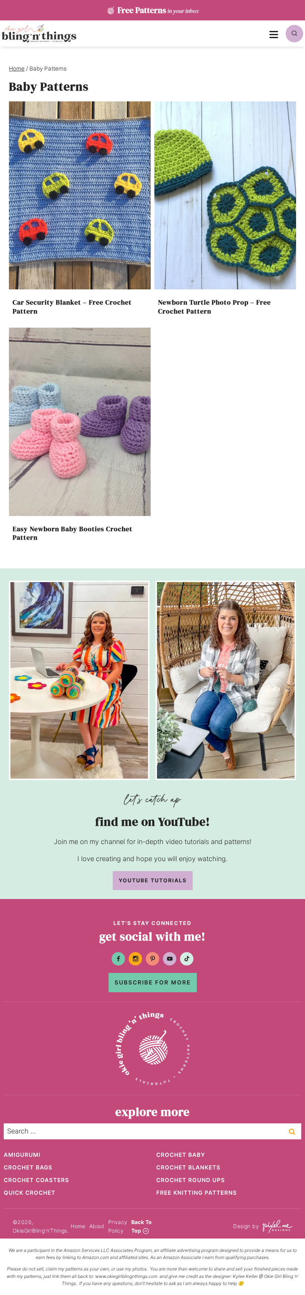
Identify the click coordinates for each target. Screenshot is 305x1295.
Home (78, 1226)
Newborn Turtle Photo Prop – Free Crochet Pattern (214, 306)
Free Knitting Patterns (196, 1192)
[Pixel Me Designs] (275, 1226)
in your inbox (158, 10)
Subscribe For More (153, 982)
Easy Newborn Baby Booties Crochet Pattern (72, 533)
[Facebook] (118, 958)
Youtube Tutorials (153, 880)
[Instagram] (135, 958)
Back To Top (141, 1226)
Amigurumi (22, 1154)
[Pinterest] (152, 958)
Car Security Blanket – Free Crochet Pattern (72, 306)
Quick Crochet (29, 1192)
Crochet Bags (28, 1167)
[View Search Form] (294, 33)
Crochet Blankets (188, 1167)
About (97, 1226)
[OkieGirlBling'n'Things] (39, 33)
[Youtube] (169, 958)
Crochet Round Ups (190, 1180)
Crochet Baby (180, 1154)
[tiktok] (186, 958)
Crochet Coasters (36, 1180)
